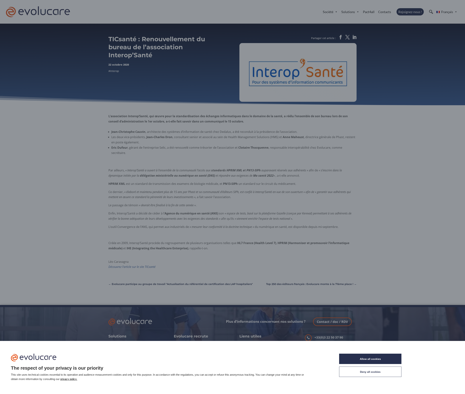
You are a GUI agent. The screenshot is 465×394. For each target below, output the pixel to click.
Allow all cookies (370, 358)
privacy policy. (68, 379)
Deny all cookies (370, 371)
